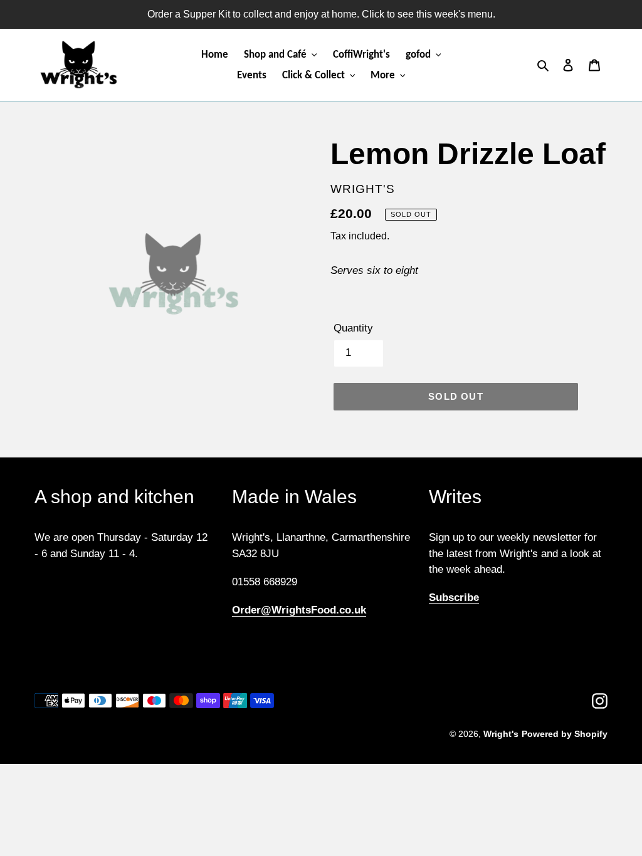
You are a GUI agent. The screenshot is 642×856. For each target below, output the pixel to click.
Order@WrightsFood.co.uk (299, 610)
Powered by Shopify (565, 734)
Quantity (353, 328)
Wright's (500, 734)
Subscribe (454, 597)
